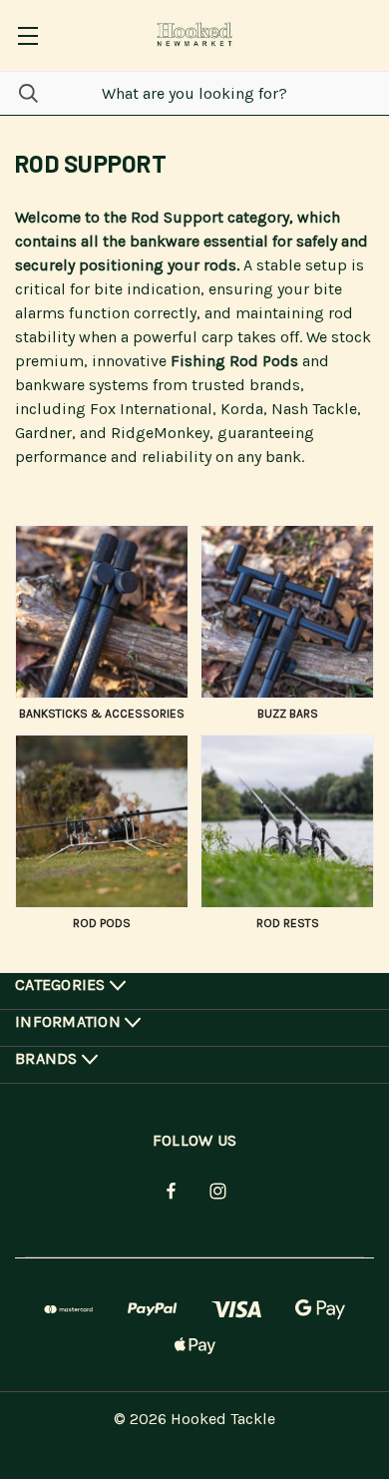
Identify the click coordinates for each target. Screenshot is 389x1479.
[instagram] (217, 1191)
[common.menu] (27, 35)
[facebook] (171, 1191)
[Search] (19, 93)
